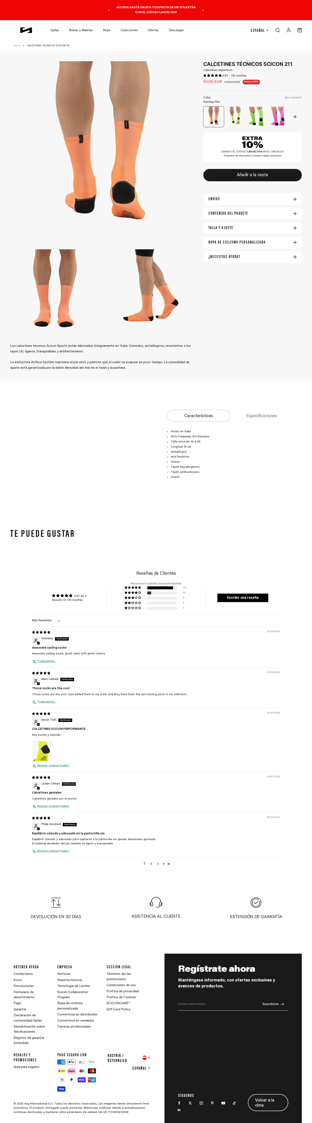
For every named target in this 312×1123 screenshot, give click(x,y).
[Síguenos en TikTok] (234, 1103)
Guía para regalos (26, 1067)
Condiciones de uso (121, 985)
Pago (17, 1003)
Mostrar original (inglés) (53, 765)
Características (198, 416)
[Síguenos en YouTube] (223, 1103)
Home (17, 45)
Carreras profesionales (74, 1026)
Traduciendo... (46, 661)
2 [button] (151, 863)
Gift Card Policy (118, 1009)
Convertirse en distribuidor (77, 1014)
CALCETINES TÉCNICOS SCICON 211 (48, 45)
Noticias (63, 974)
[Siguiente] (203, 10)
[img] (41, 632)
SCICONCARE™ (118, 1003)
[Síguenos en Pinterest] (212, 1103)
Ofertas (153, 30)
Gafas (55, 30)
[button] (212, 75)
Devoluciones (24, 986)
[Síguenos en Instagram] (201, 1103)
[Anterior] (109, 10)
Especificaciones (261, 416)
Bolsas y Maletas (81, 30)
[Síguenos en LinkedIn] (179, 1110)
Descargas (176, 30)
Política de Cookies (121, 997)
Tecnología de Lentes (73, 986)
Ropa (106, 30)
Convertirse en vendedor (75, 1020)
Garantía (20, 1009)
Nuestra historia (69, 980)
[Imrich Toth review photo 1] (42, 751)
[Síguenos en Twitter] (190, 1103)
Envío (18, 980)
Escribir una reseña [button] (243, 598)
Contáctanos (23, 974)
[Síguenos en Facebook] (179, 1103)
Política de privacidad (123, 991)
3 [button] (158, 863)
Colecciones (129, 30)
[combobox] (129, 1058)
